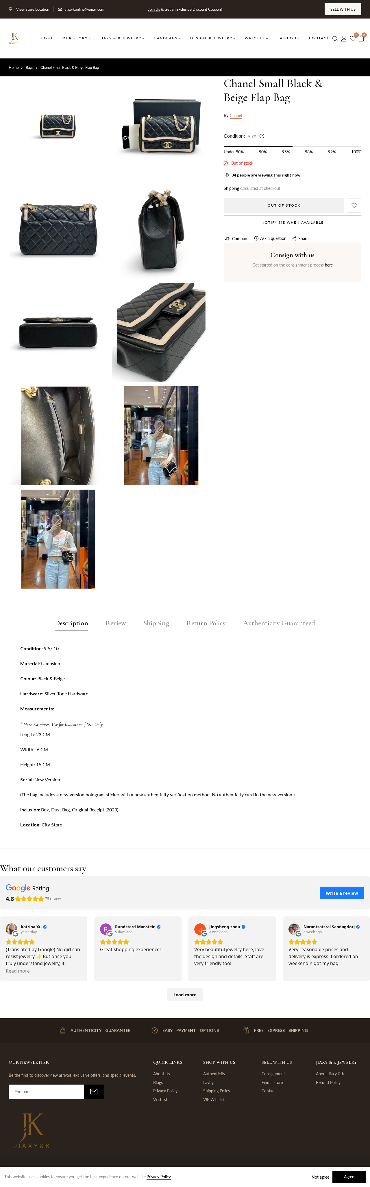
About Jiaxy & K (330, 1073)
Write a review (342, 893)
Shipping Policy (216, 1090)
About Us (161, 1073)
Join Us (154, 9)
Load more (185, 994)
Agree (349, 1176)
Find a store (272, 1082)
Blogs (158, 1082)
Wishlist (160, 1099)
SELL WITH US (343, 9)
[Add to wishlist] (354, 205)
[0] (353, 39)
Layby (208, 1082)
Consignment (273, 1073)
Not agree (320, 1177)
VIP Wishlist (214, 1099)
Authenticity (214, 1073)
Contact (269, 1090)
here (329, 264)
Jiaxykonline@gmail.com (84, 9)
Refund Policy (328, 1082)
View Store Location (32, 9)
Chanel (236, 115)
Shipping (231, 188)
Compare (240, 238)
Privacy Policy (165, 1090)
